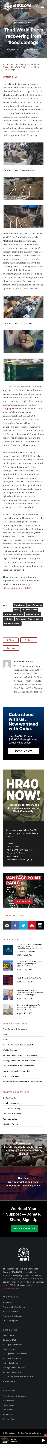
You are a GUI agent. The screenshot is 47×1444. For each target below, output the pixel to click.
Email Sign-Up (9, 1349)
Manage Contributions (12, 1344)
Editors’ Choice (9, 1414)
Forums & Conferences (16, 853)
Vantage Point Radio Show (14, 1367)
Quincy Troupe (35, 619)
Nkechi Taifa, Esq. (10, 1124)
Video (5, 1039)
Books (17, 610)
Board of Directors (11, 1311)
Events (5, 1034)
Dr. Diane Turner (29, 610)
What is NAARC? (13, 846)
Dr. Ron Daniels (9, 1098)
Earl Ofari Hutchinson (12, 1114)
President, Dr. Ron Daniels (14, 1307)
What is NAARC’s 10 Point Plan (20, 850)
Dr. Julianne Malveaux (12, 1103)
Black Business (34, 605)
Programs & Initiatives (12, 1316)
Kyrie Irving (21, 619)
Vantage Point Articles (12, 1372)
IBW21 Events (8, 1400)
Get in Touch (8, 1335)
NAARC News (12, 856)
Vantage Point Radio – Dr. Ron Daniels (19, 1060)
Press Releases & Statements (15, 1029)
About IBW (7, 1302)
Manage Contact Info (12, 1358)
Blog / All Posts (9, 1419)
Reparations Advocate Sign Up (19, 859)
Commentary (8, 1410)
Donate (10, 843)
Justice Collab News (11, 1076)
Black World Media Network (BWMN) (18, 1045)
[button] (42, 6)
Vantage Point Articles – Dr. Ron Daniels (20, 1055)
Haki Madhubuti (32, 614)
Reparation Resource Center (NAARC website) (22, 1081)
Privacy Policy (9, 1381)
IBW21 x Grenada (10, 1050)
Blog (24, 64)
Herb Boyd (14, 49)
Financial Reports (10, 1320)
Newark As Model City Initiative (16, 1071)
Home (17, 64)
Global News (8, 1405)
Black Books (19, 605)
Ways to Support (24, 1228)
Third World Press (12, 623)
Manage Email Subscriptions (15, 1354)
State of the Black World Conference (18, 1066)
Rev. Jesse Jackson (10, 1119)
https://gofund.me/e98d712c (17, 588)
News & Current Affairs (23, 22)
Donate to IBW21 (10, 1340)
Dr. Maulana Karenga (13, 614)
